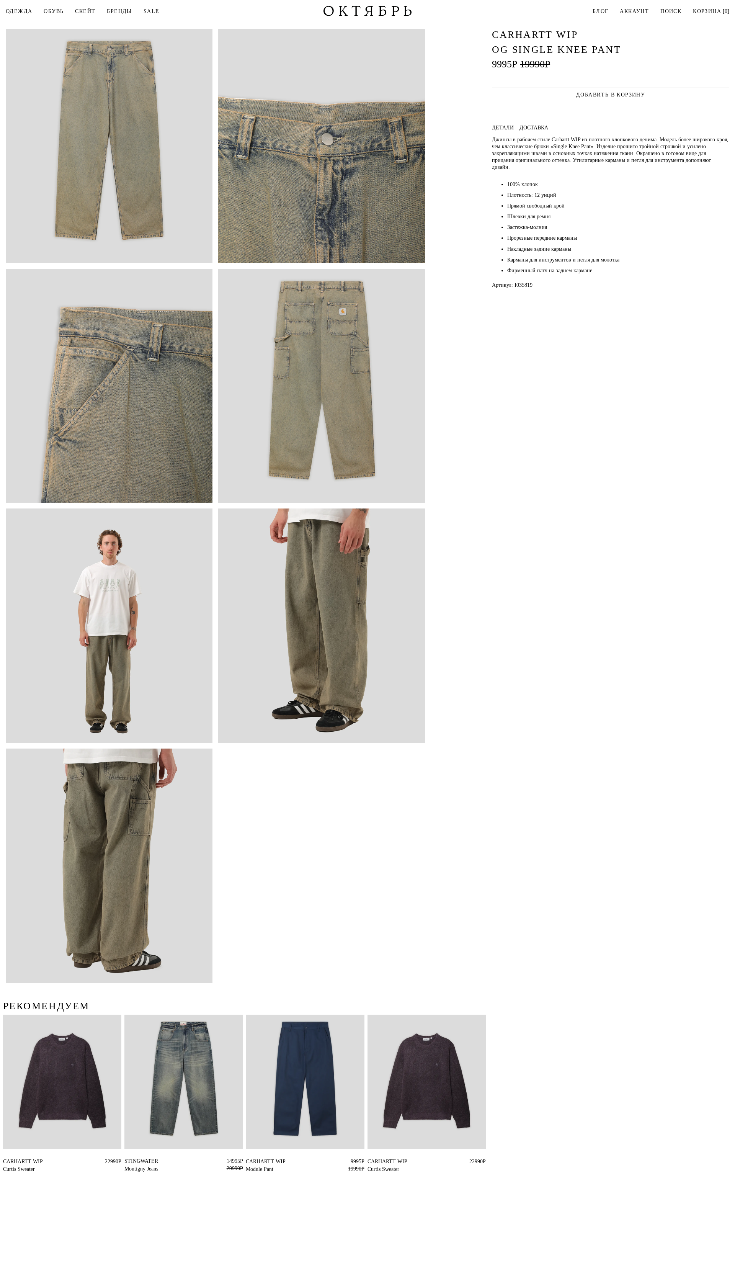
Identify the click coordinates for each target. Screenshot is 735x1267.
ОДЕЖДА (19, 11)
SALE (152, 11)
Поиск (670, 11)
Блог (601, 11)
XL (20, 1161)
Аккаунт (634, 11)
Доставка (533, 128)
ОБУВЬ (54, 11)
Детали (503, 128)
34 (248, 1161)
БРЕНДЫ (119, 11)
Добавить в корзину (610, 95)
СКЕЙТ (85, 11)
